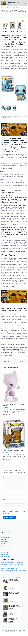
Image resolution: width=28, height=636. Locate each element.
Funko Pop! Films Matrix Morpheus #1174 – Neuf (12, 562)
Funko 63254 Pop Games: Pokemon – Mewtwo (14, 405)
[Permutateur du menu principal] (25, 3)
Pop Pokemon (5, 407)
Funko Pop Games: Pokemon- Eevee (13, 450)
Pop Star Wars (4, 554)
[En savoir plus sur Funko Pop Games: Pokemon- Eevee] (14, 434)
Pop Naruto (3, 545)
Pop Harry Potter (5, 541)
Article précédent (5, 361)
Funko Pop (3, 535)
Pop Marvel (3, 543)
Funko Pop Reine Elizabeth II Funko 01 (9, 574)
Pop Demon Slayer (5, 537)
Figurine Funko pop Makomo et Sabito (9, 568)
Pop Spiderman (4, 552)
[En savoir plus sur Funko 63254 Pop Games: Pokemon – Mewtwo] (11, 386)
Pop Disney (3, 539)
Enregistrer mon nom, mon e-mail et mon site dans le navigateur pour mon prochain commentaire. (14, 512)
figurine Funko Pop (13, 116)
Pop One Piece (4, 548)
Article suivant (23, 361)
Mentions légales (8, 631)
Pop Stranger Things (6, 556)
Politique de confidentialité (18, 631)
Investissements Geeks (13, 3)
